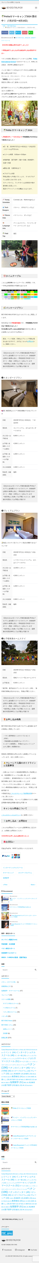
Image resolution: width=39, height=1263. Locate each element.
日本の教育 (32, 1076)
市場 (5, 1076)
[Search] (35, 970)
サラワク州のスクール (10, 1003)
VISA (28, 1049)
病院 (8, 1082)
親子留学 (9, 1085)
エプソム (29, 1055)
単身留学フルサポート (9, 953)
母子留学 (14, 1079)
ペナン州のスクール (10, 1012)
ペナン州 (4, 1016)
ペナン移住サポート (8, 948)
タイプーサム (23, 1064)
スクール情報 (6, 999)
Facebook (5, 32)
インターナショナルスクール (13, 867)
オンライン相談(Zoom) (9, 939)
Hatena (18, 32)
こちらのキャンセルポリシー (11, 815)
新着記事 (27, 37)
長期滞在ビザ (6, 986)
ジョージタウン (13, 1065)
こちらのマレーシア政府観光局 (21, 793)
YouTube (33, 1250)
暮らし (5, 1079)
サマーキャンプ (8, 873)
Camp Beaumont (8, 1049)
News (23, 1049)
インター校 (20, 1055)
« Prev (5, 884)
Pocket (25, 32)
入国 (12, 1073)
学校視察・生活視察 (8, 944)
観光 (19, 1085)
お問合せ (30, 341)
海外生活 (30, 1079)
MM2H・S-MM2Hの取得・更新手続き (14, 957)
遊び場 (29, 1085)
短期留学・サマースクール (10, 991)
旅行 (25, 1076)
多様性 (28, 1074)
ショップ (32, 1061)
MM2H (17, 1049)
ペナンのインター (19, 1068)
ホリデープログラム (25, 873)
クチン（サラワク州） (9, 982)
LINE (31, 32)
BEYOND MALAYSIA (16, 1256)
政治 (10, 1076)
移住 (26, 1082)
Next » (33, 884)
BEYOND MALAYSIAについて (12, 1219)
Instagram (21, 1250)
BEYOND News (20, 37)
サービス (24, 1061)
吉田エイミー (7, 1029)
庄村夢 (5, 1033)
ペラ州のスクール (9, 1008)
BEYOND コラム (7, 1025)
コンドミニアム (11, 1058)
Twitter (12, 32)
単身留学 (19, 1074)
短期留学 (6, 878)
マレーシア (5, 995)
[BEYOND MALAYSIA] (11, 7)
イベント (9, 1052)
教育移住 (17, 1077)
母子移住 (22, 1079)
